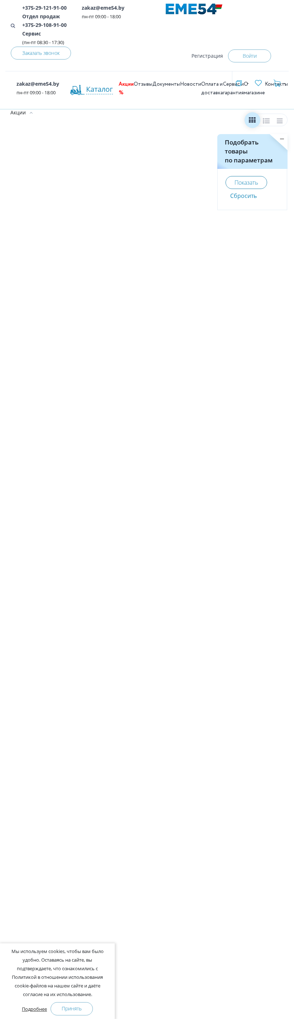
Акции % (126, 88)
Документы (166, 84)
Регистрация (207, 55)
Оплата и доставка (212, 88)
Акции (18, 112)
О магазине (254, 88)
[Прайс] (280, 122)
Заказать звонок (41, 52)
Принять (72, 1008)
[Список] (266, 122)
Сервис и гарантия (233, 88)
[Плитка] (252, 122)
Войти (250, 55)
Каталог (99, 89)
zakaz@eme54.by (103, 7)
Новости (190, 84)
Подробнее (34, 1009)
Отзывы (143, 84)
